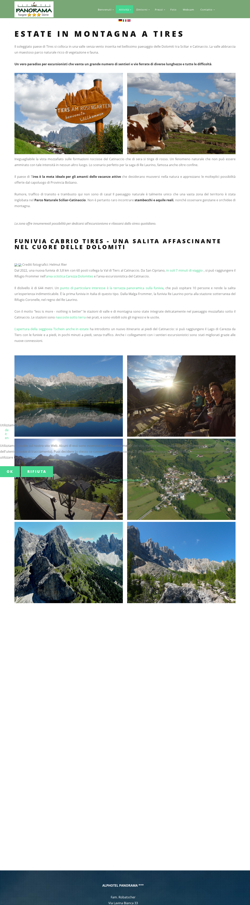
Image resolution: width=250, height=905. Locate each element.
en (7, 438)
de (7, 430)
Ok (10, 471)
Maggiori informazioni (125, 480)
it (6, 434)
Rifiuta (36, 471)
